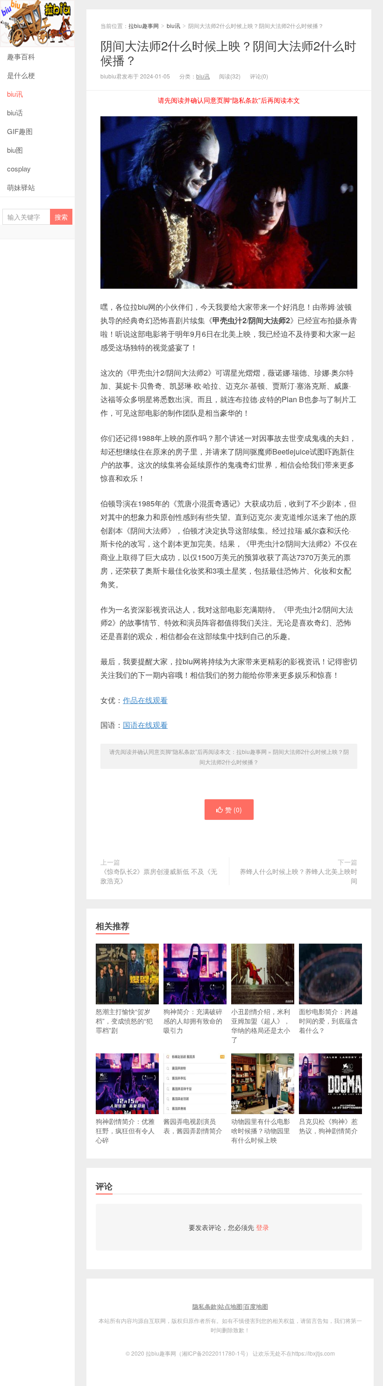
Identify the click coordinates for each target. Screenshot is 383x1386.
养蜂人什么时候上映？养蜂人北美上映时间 (298, 876)
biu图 (15, 150)
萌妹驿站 (21, 187)
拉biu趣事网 (37, 23)
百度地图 (256, 1306)
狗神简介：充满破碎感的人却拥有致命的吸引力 (192, 1021)
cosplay (19, 168)
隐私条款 (204, 1306)
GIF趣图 (20, 131)
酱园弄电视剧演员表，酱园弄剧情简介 (192, 1125)
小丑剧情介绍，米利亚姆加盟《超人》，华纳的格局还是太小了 (260, 1025)
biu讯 (15, 94)
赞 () (233, 809)
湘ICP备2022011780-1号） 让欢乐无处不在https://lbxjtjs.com (258, 1353)
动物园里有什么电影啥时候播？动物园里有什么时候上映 (260, 1130)
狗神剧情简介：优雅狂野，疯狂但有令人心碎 (125, 1130)
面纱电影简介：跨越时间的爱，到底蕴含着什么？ (328, 1021)
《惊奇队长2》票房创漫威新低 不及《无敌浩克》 (158, 876)
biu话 (15, 112)
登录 (262, 1227)
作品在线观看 (145, 700)
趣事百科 (21, 56)
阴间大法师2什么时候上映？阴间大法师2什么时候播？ (228, 52)
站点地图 (230, 1306)
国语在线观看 (145, 724)
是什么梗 (21, 75)
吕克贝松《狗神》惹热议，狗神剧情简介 (328, 1125)
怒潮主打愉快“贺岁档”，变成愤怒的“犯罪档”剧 (124, 1021)
